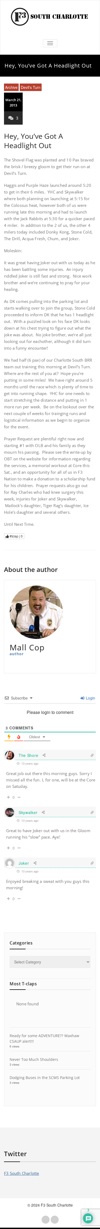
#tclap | (16, 536)
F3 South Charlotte (21, 1173)
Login (90, 698)
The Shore (28, 755)
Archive (11, 87)
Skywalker (28, 812)
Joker (24, 863)
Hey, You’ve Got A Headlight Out (33, 140)
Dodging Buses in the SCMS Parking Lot (45, 1077)
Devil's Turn (31, 87)
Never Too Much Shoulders (34, 1059)
